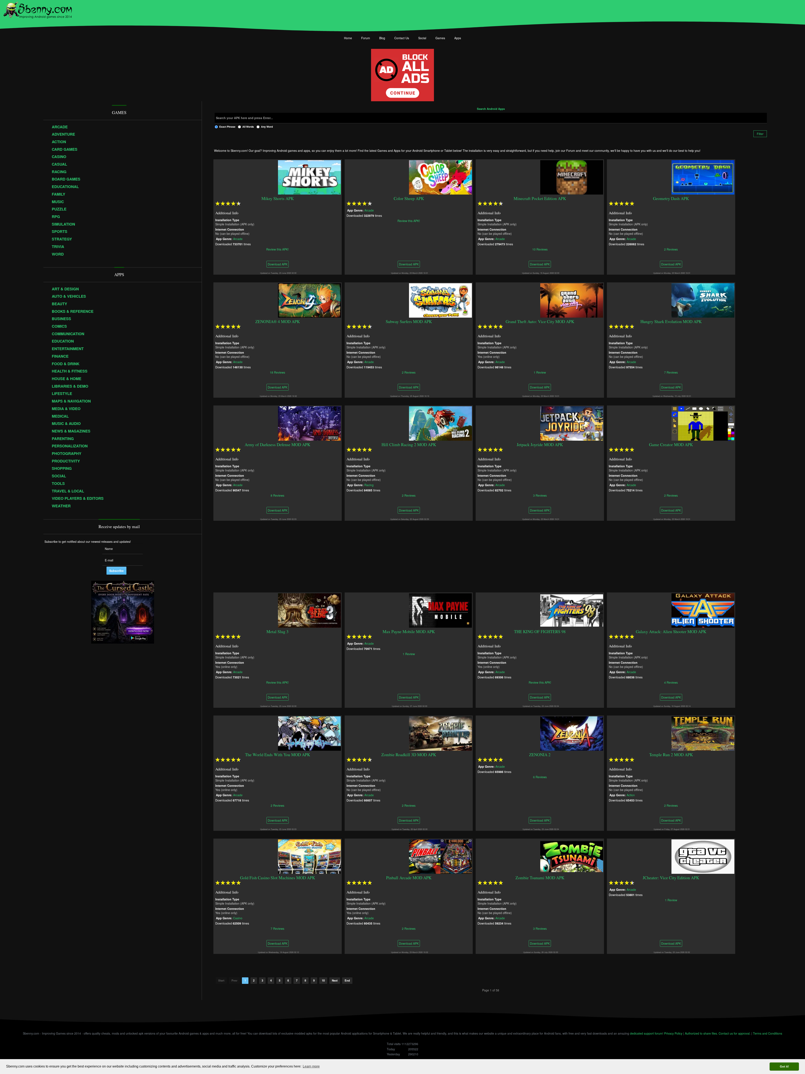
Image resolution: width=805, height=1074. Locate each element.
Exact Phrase (227, 126)
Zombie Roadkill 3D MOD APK (408, 754)
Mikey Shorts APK (277, 198)
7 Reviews (671, 372)
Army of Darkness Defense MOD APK (277, 444)
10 (323, 980)
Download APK (277, 264)
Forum (365, 38)
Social (422, 38)
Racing (369, 485)
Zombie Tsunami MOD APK (539, 877)
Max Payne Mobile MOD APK (409, 631)
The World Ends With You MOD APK (277, 754)
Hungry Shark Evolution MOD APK (671, 321)
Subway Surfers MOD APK (409, 321)
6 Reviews (540, 777)
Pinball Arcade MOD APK (408, 877)
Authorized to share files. (701, 1033)
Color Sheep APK (409, 198)
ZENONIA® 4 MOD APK (277, 321)
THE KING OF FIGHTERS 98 (540, 631)
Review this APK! (277, 249)
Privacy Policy (673, 1033)
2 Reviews (671, 249)
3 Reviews (540, 495)
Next (335, 980)
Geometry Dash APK (671, 198)
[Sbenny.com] (37, 9)
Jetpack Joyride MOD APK (540, 444)
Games (440, 38)
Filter (760, 134)
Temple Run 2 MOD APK (671, 754)
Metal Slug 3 (278, 631)
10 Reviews (540, 249)
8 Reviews (277, 495)
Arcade (238, 238)
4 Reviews (671, 682)
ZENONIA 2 (540, 754)
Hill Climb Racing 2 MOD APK (409, 444)
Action (631, 795)
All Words (248, 126)
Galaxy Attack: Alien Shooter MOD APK (671, 631)
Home (348, 38)
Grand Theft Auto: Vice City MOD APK (540, 321)
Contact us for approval (734, 1033)
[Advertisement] (491, 556)
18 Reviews (277, 372)
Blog (382, 38)
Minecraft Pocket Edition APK (540, 198)
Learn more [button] (311, 1066)
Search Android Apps (491, 109)
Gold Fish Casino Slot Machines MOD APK (277, 877)
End (347, 980)
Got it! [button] (784, 1066)
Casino (237, 918)
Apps (457, 38)
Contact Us (401, 38)
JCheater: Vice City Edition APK (671, 877)
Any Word (267, 126)
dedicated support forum (646, 1033)
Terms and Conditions (767, 1033)
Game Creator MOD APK (671, 444)
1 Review (540, 372)
